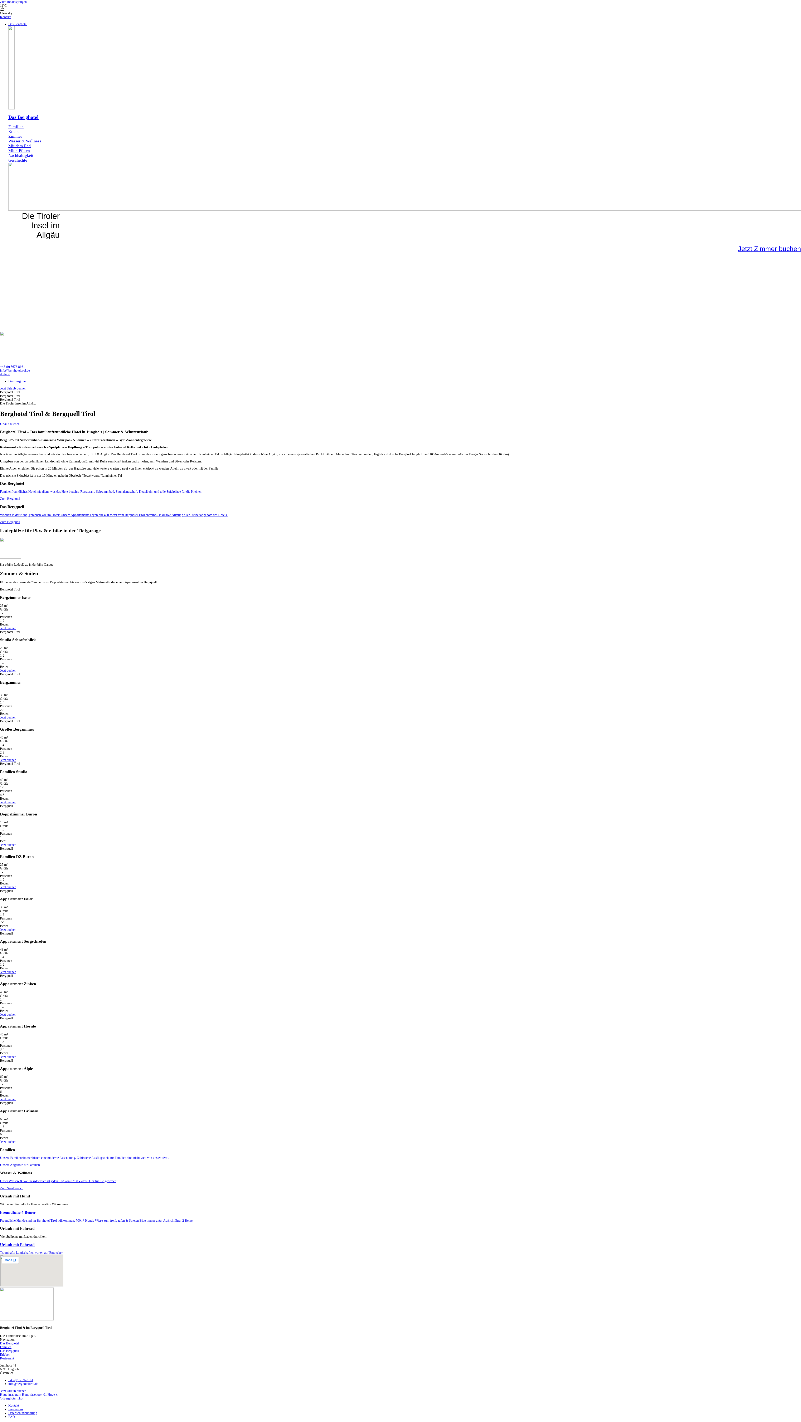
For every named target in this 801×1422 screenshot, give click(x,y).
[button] (404, 24)
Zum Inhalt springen (13, 2)
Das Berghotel (23, 117)
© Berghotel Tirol (11, 1398)
